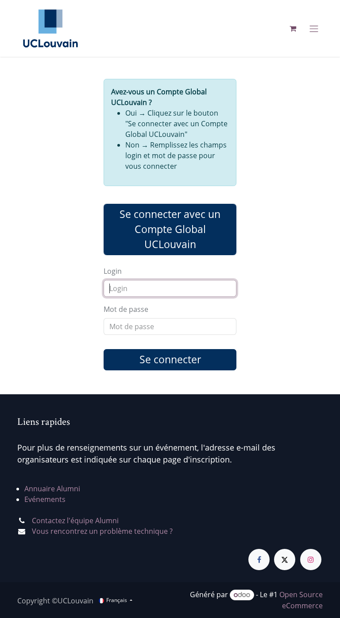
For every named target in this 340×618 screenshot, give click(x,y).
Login (113, 271)
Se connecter (170, 359)
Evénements (45, 499)
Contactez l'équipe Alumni (75, 520)
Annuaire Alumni (52, 489)
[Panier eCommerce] (292, 28)
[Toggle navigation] (314, 28)
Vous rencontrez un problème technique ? (102, 531)
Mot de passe (126, 309)
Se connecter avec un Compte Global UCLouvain (170, 229)
